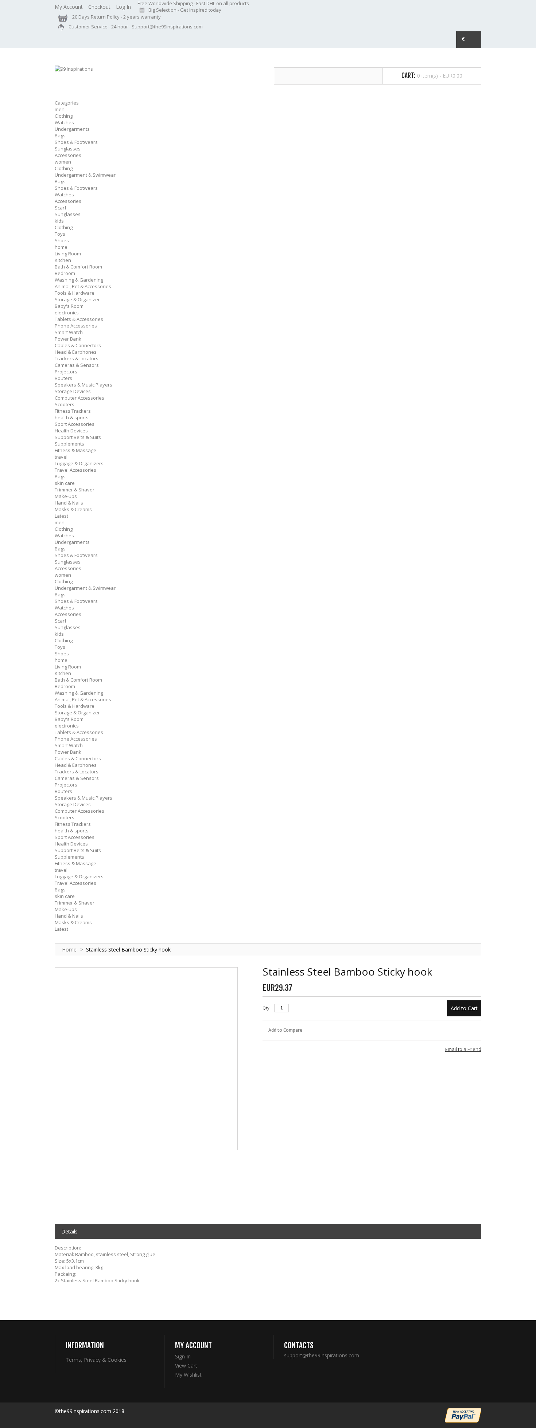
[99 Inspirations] (74, 69)
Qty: (267, 1008)
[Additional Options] (463, 1415)
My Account (69, 7)
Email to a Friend (463, 1049)
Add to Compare (285, 1030)
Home (69, 949)
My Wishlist (188, 1375)
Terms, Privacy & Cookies (96, 1359)
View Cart (186, 1365)
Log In (123, 7)
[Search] (375, 76)
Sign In (183, 1356)
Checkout (99, 7)
